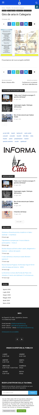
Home (3, 8)
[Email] (30, 24)
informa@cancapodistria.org (25, 327)
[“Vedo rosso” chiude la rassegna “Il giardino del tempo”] (7, 98)
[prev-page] (3, 125)
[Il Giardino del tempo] (7, 215)
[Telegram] (26, 24)
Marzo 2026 (6, 303)
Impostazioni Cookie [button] (9, 411)
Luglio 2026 (6, 292)
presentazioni (19, 10)
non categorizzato (11, 10)
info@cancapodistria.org (18, 323)
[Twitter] (13, 24)
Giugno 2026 (7, 295)
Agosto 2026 (7, 289)
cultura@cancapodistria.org (19, 325)
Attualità (8, 8)
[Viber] (22, 24)
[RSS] (21, 339)
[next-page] (6, 125)
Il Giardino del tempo (20, 212)
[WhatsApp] (18, 24)
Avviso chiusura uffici (8, 82)
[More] (34, 24)
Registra (33, 392)
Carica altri (19, 221)
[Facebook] (9, 24)
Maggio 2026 (7, 297)
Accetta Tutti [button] (21, 411)
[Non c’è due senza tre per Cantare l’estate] (7, 118)
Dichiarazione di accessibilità (10, 332)
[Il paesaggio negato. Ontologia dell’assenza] (7, 108)
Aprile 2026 (6, 300)
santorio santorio (27, 10)
